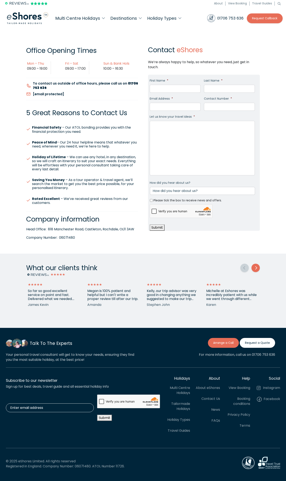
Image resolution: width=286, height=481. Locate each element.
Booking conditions (241, 401)
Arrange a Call (223, 343)
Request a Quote (257, 343)
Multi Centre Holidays (180, 390)
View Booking (237, 3)
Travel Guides (262, 3)
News (215, 409)
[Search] (279, 3)
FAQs (215, 420)
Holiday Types (178, 419)
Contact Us (210, 398)
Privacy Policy (239, 414)
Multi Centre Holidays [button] (77, 18)
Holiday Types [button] (161, 18)
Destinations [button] (123, 18)
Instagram (271, 387)
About (218, 3)
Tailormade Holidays (180, 406)
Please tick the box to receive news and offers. (187, 200)
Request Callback (264, 18)
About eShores (208, 387)
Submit (157, 227)
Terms (245, 425)
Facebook (271, 398)
